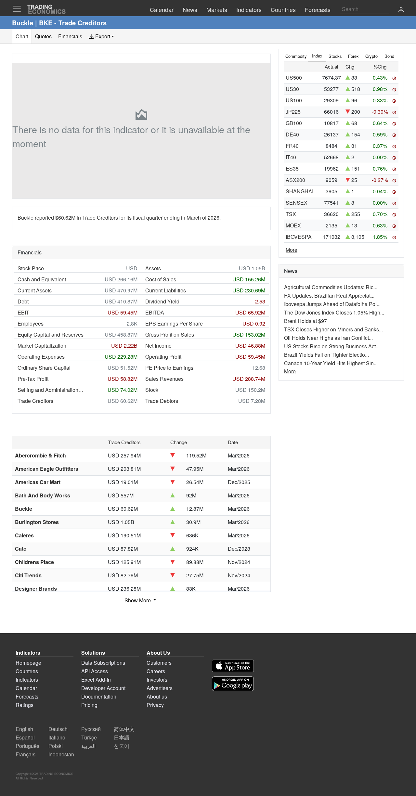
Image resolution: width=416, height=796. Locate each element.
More (291, 249)
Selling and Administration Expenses (51, 389)
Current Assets (35, 290)
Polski (55, 746)
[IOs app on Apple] (233, 666)
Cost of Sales (160, 279)
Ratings (24, 705)
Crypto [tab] (371, 56)
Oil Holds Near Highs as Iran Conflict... (328, 337)
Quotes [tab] (43, 36)
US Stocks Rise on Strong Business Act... (332, 346)
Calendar (26, 688)
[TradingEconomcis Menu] (19, 9)
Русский (91, 729)
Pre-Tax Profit (33, 378)
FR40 (292, 145)
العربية (88, 746)
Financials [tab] (70, 36)
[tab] (101, 36)
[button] (401, 10)
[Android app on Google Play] (233, 683)
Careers (156, 671)
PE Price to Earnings (169, 367)
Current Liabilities (165, 290)
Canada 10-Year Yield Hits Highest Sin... (331, 363)
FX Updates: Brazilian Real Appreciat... (329, 295)
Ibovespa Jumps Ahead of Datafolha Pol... (332, 304)
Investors (157, 679)
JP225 (293, 111)
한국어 (121, 746)
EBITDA (154, 312)
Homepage (28, 662)
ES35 (292, 168)
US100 (294, 100)
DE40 (292, 134)
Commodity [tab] (296, 56)
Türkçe (89, 737)
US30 (292, 89)
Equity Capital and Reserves (51, 334)
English (24, 729)
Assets (153, 268)
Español (25, 737)
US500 (294, 77)
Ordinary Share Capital (44, 367)
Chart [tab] (22, 36)
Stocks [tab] (335, 56)
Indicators (27, 679)
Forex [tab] (353, 56)
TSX (291, 214)
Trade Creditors (35, 400)
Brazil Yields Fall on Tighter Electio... (326, 354)
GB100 (294, 123)
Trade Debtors (161, 400)
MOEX (293, 225)
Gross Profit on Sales (169, 334)
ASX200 (295, 180)
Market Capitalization (42, 345)
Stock (151, 389)
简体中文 (124, 729)
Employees (31, 323)
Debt (23, 301)
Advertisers (160, 688)
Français (25, 754)
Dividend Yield (162, 301)
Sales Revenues (164, 378)
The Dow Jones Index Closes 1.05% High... (334, 312)
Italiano (56, 737)
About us (157, 696)
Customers (159, 662)
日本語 (121, 737)
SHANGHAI (299, 191)
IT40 (291, 157)
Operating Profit (163, 356)
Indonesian (61, 754)
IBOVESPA (299, 236)
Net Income (158, 345)
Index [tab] (317, 56)
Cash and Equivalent (42, 279)
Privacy (155, 705)
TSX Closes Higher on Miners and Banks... (333, 329)
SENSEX (296, 202)
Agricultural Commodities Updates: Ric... (330, 287)
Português (27, 746)
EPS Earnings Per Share (174, 323)
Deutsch (58, 729)
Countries (27, 671)
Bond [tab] (389, 56)
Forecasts (27, 696)
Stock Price (31, 268)
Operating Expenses (41, 356)
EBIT (23, 312)
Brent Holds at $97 (305, 321)
